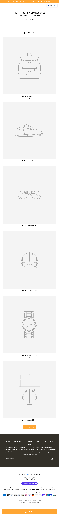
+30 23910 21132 (24, 502)
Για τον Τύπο (44, 489)
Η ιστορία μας (35, 489)
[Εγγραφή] (51, 458)
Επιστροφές (7, 489)
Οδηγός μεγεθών (15, 489)
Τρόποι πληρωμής (48, 487)
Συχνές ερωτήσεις (25, 487)
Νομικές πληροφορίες (35, 492)
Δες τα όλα (29, 427)
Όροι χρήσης (52, 489)
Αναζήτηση (9, 487)
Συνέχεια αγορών (29, 19)
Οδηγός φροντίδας (26, 489)
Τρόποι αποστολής (37, 487)
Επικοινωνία (17, 487)
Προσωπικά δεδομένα (23, 492)
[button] (52, 5)
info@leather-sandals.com (34, 502)
